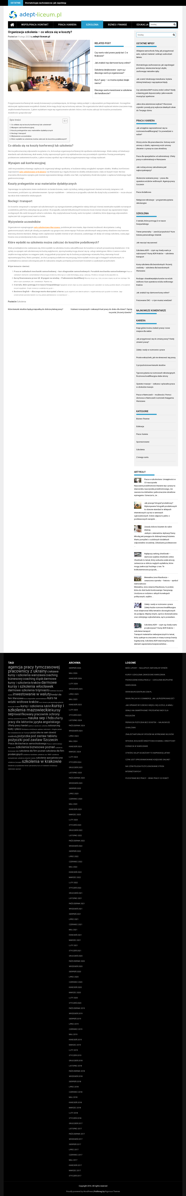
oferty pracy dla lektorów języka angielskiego (35, 720)
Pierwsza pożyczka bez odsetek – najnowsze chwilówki (147, 725)
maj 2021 (73, 930)
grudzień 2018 (75, 1060)
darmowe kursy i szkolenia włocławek (32, 684)
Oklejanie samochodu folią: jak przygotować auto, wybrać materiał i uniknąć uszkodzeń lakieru (155, 54)
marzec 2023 (75, 814)
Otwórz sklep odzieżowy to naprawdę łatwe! (147, 753)
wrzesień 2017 (75, 1139)
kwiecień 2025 (75, 704)
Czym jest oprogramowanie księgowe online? (147, 759)
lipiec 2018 (73, 1087)
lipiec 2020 (73, 977)
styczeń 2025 (75, 715)
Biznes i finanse (117, 24)
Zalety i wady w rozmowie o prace (150, 350)
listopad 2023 (75, 773)
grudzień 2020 (75, 956)
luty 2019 (73, 1050)
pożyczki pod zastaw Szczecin (33, 740)
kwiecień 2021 (75, 935)
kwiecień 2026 (75, 678)
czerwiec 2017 (75, 1155)
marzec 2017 (75, 1170)
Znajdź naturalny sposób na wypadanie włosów (149, 734)
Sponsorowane (142, 442)
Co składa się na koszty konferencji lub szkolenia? (31, 125)
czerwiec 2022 (75, 862)
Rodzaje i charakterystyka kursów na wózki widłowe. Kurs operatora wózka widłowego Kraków (154, 281)
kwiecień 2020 (75, 987)
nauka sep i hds (41, 718)
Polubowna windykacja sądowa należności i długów (39, 729)
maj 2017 (73, 1160)
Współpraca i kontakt (35, 24)
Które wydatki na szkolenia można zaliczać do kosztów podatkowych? (39, 139)
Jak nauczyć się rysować (146, 243)
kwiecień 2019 (75, 1040)
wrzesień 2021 (75, 909)
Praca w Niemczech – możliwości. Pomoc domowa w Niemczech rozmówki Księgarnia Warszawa (155, 398)
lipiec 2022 (73, 856)
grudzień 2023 (75, 767)
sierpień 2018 (75, 1081)
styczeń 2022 (75, 888)
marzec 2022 (75, 877)
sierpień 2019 (75, 1019)
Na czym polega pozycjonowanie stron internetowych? (144, 769)
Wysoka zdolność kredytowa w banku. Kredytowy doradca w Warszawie (150, 743)
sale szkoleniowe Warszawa (47, 227)
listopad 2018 (75, 1066)
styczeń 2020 (75, 1003)
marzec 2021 (75, 940)
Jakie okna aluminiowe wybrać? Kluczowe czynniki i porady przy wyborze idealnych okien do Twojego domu (156, 107)
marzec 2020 (75, 992)
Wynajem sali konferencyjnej (22, 128)
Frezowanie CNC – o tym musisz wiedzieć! (154, 300)
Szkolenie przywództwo (16, 766)
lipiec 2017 (73, 1149)
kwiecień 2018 (75, 1102)
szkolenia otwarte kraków (27, 758)
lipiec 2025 (73, 694)
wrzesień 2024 (75, 731)
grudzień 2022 (75, 830)
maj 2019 (73, 1034)
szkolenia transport (15, 762)
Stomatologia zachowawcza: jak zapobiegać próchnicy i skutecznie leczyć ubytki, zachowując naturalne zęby (155, 68)
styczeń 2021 (75, 951)
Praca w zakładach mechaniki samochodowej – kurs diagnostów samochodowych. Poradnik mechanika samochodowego (70, 271)
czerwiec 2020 (75, 982)
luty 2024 (73, 757)
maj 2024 (73, 741)
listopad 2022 (75, 835)
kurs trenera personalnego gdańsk (51, 702)
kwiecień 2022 (75, 872)
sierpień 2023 (75, 788)
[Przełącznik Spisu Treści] (63, 120)
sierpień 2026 (75, 668)
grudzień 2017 (75, 1123)
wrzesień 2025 (75, 689)
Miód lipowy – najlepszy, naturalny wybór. (146, 668)
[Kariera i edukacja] (12, 24)
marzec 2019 (75, 1045)
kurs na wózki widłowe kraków (32, 700)
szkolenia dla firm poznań (32, 750)
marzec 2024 (75, 752)
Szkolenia (92, 24)
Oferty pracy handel (18, 725)
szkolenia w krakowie (41, 761)
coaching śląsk (33, 679)
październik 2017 (77, 1134)
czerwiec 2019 (75, 1029)
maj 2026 (73, 673)
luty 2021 (73, 945)
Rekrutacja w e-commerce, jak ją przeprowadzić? (150, 698)
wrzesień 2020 (75, 966)
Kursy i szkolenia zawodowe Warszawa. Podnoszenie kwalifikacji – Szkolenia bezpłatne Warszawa (149, 680)
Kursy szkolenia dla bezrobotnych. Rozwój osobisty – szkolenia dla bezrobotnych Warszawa (154, 267)
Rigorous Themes (112, 1191)
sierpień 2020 (75, 971)
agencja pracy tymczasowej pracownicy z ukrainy (34, 669)
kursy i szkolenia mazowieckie (36, 707)
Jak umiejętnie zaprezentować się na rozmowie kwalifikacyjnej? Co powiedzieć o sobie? (154, 131)
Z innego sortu (142, 457)
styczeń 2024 (75, 762)
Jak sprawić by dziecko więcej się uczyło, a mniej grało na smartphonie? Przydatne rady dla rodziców (149, 710)
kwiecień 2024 (75, 746)
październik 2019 (77, 1008)
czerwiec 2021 (75, 924)
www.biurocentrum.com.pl (138, 692)
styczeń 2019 (75, 1055)
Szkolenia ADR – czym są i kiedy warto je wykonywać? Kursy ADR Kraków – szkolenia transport (155, 253)
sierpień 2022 (75, 851)
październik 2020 (77, 961)
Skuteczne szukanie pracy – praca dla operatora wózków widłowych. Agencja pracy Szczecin (155, 181)
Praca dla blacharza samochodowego (27, 743)
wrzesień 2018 (75, 1076)
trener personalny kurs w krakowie (37, 766)
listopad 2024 (75, 720)
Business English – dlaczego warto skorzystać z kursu (39, 291)
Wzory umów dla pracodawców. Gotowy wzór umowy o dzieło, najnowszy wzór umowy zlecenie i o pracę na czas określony (155, 145)
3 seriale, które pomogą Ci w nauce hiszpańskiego (37, 285)
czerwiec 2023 (75, 799)
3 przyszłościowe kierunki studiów (151, 365)
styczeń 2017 (75, 1176)
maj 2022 (73, 867)
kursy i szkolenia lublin (36, 706)
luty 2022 (73, 882)
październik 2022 (77, 841)
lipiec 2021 (73, 919)
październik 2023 (77, 778)
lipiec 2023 (73, 793)
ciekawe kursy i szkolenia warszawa (33, 673)
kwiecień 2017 (75, 1165)
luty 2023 (73, 820)
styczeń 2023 (75, 825)
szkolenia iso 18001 (44, 755)
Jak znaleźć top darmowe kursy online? (113, 63)
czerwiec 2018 (75, 1092)
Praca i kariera (67, 24)
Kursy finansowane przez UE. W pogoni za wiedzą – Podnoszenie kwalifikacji (49, 278)
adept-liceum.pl (41, 36)
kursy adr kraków (14, 707)
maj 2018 (73, 1097)
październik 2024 (77, 725)
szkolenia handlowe (30, 755)
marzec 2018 (75, 1108)
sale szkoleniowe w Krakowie (32, 172)
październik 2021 (77, 903)
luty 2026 (73, 684)
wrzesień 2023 (75, 783)
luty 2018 (73, 1113)
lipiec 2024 (73, 736)
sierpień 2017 (75, 1144)
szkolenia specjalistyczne (49, 757)
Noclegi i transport (18, 133)
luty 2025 (73, 710)
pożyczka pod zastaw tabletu (37, 736)
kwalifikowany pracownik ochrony (37, 714)
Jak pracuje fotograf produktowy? (158, 503)
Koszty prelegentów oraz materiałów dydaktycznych (32, 130)
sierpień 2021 (75, 914)
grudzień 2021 (75, 893)
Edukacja (142, 24)
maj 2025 (73, 699)
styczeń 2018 (75, 1118)
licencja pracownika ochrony (17, 719)
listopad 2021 (75, 898)
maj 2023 (73, 804)
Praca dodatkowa (143, 192)
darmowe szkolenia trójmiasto (29, 690)
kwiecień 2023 (75, 809)
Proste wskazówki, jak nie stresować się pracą (155, 357)
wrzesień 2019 (75, 1013)
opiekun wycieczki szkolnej (38, 726)
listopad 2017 (75, 1129)
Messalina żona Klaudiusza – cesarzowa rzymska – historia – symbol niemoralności (156, 580)
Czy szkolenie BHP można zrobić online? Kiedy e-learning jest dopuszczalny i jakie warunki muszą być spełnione (155, 93)
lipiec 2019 (73, 1024)
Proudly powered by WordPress (79, 1191)
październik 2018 (77, 1071)
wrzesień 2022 (75, 846)
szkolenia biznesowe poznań (35, 747)
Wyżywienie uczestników (21, 136)
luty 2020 (73, 998)
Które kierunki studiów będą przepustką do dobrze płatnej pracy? (35, 309)
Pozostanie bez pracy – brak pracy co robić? (147, 778)
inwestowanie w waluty (32, 694)
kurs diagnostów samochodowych (35, 699)
